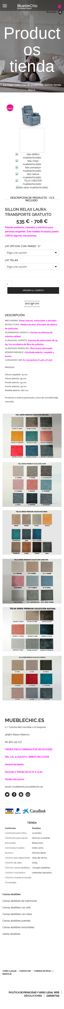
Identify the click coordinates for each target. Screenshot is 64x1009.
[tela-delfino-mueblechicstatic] (32, 155)
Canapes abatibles (41, 867)
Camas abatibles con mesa (17, 914)
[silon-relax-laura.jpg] (32, 115)
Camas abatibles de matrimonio (19, 901)
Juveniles (37, 833)
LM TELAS (11, 260)
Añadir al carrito (33, 290)
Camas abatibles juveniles (16, 920)
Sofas (34, 862)
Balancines (37, 843)
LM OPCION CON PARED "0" (23, 246)
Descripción (32, 303)
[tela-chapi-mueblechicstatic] (32, 162)
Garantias (52, 995)
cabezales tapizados (42, 872)
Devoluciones (33, 995)
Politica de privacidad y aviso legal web (34, 992)
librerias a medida (41, 838)
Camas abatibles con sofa (16, 907)
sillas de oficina (39, 858)
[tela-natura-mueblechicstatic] (32, 175)
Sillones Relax (39, 853)
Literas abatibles (11, 934)
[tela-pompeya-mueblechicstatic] (32, 169)
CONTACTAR (25, 971)
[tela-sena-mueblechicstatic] (32, 187)
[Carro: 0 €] (59, 4)
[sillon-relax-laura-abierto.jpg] (32, 140)
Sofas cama (37, 848)
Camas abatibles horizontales (18, 927)
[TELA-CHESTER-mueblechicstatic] (32, 182)
